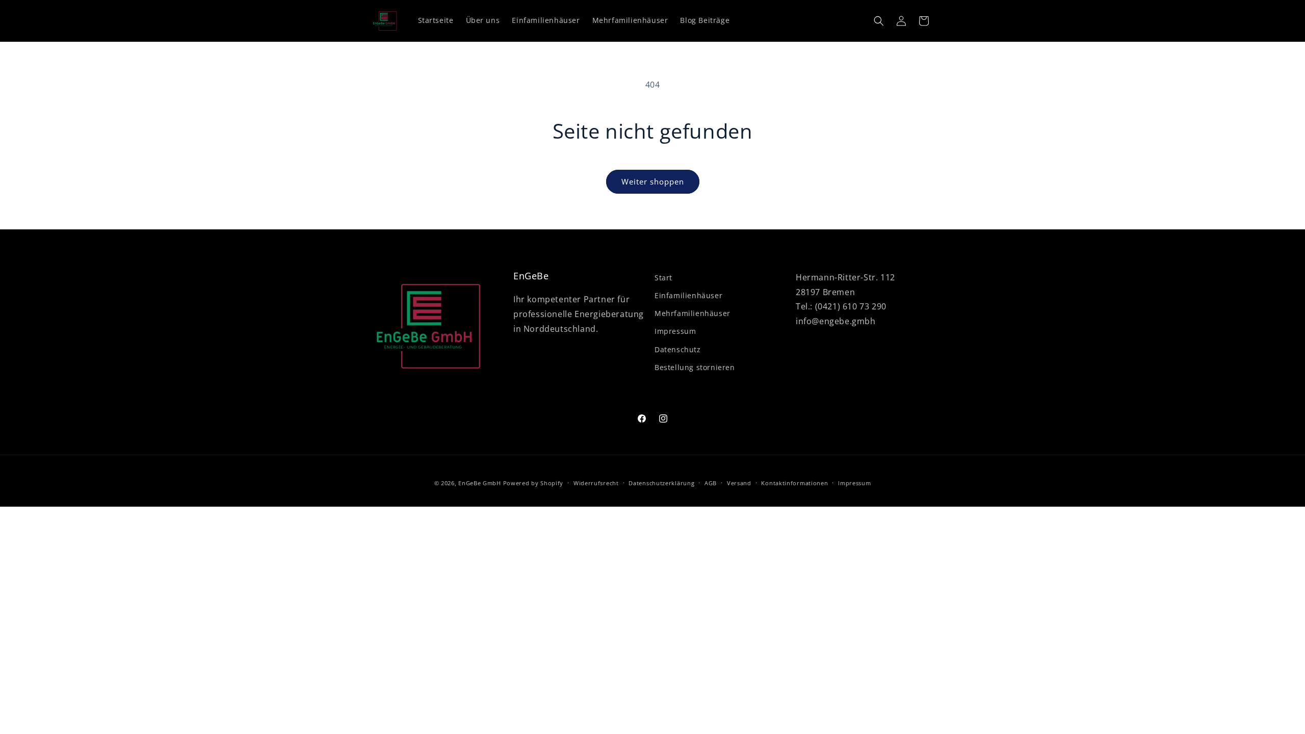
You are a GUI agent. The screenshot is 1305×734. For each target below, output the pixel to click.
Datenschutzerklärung (661, 483)
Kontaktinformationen (794, 483)
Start (663, 277)
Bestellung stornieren (695, 367)
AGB (710, 483)
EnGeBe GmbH (479, 483)
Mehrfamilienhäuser (692, 313)
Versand (739, 483)
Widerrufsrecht (596, 483)
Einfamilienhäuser (688, 295)
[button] (879, 21)
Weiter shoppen (652, 181)
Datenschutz (678, 349)
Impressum (675, 331)
